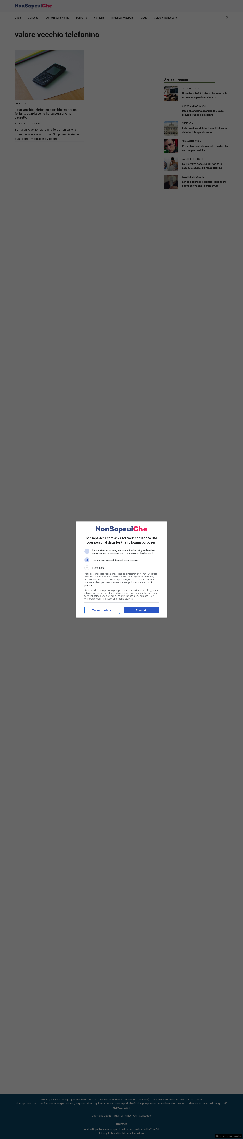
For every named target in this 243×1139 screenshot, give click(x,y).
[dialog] (121, 569)
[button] (121, 567)
